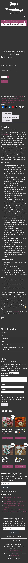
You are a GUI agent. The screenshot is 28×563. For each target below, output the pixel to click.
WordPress (14, 553)
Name (3, 384)
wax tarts (11, 102)
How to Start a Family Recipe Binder (15, 512)
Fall (16, 96)
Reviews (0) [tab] (7, 120)
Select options (7, 438)
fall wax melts (15, 98)
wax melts (20, 100)
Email (3, 389)
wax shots (4, 102)
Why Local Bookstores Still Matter (14, 510)
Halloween (15, 21)
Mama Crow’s (5, 134)
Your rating (5, 373)
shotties (10, 100)
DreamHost (15, 555)
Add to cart (4, 81)
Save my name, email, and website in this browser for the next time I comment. (12, 399)
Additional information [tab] (10, 117)
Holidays (8, 21)
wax (15, 100)
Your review (5, 375)
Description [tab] (7, 113)
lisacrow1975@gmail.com (14, 550)
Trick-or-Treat (5, 70)
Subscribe (6, 487)
